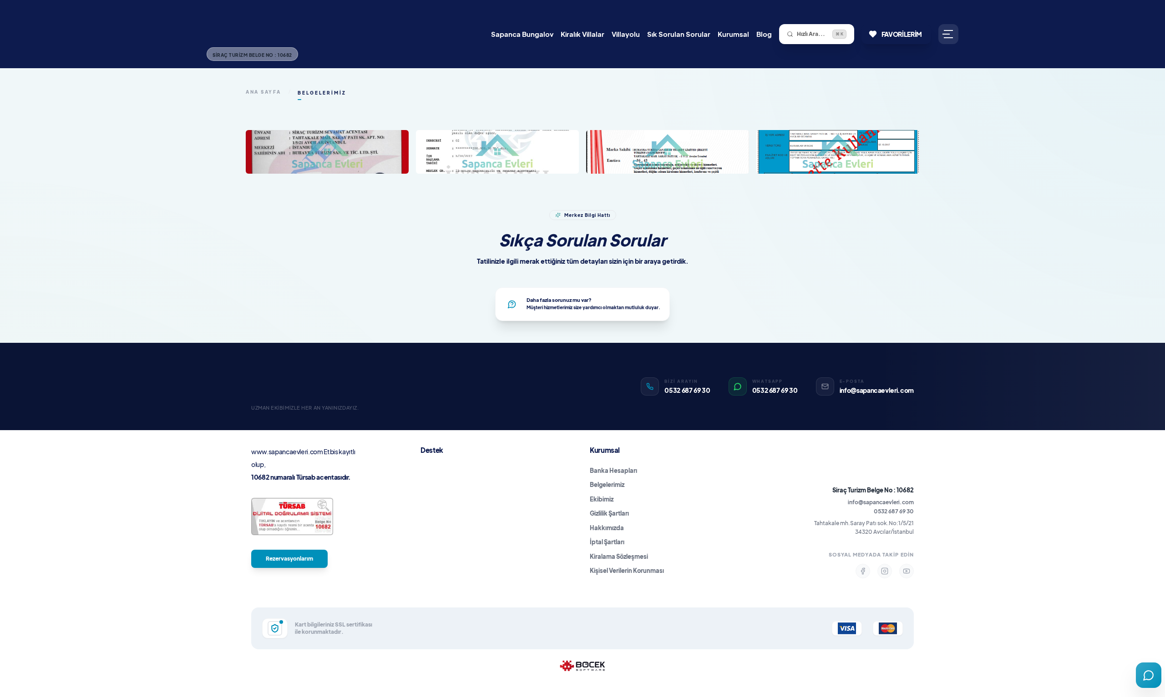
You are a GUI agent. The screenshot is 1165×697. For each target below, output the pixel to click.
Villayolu (626, 34)
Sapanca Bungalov (522, 34)
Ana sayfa (263, 92)
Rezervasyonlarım (289, 558)
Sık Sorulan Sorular (678, 34)
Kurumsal (733, 34)
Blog (764, 34)
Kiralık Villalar (582, 34)
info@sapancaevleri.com (881, 502)
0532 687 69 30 (894, 511)
